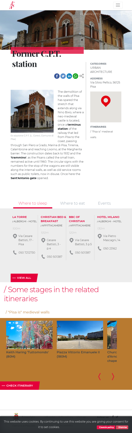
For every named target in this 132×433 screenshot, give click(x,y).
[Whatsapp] (75, 76)
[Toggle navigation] (118, 5)
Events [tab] (104, 203)
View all (24, 278)
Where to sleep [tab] (32, 203)
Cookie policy (106, 427)
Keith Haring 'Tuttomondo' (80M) (27, 354)
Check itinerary (19, 385)
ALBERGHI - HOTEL (25, 221)
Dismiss (122, 427)
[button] (82, 75)
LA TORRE (19, 217)
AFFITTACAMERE (52, 225)
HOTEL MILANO (108, 217)
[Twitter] (63, 76)
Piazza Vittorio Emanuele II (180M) (78, 354)
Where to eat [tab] (72, 203)
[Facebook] (57, 76)
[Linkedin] (69, 76)
